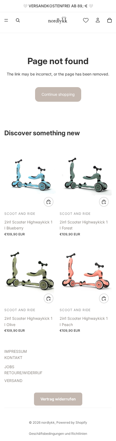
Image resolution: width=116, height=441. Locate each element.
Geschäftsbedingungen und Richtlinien (58, 434)
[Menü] (6, 20)
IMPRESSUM (15, 351)
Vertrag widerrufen (58, 399)
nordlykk (48, 422)
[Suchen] (18, 20)
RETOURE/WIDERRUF (23, 372)
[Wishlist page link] (85, 20)
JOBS (9, 366)
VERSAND (13, 380)
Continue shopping (58, 94)
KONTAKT (13, 357)
